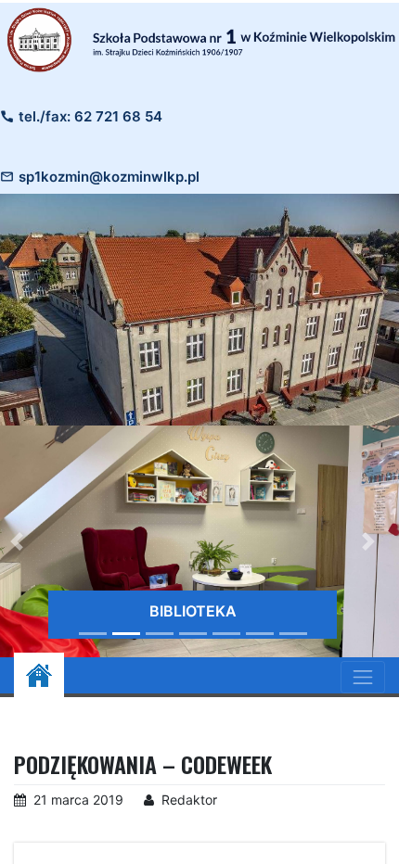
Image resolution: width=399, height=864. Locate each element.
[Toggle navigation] (363, 677)
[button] (368, 541)
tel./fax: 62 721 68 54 (90, 116)
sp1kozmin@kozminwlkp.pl (109, 176)
